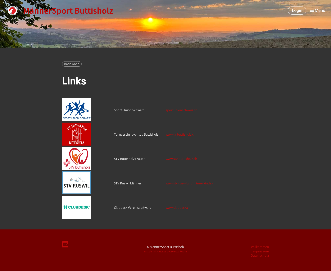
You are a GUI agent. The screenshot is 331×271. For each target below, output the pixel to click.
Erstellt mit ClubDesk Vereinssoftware (165, 251)
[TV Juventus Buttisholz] (76, 144)
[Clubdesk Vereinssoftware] (76, 217)
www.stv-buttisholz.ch (181, 159)
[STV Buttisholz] (76, 169)
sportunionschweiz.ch (181, 110)
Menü (319, 10)
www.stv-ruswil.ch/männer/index (189, 183)
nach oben (71, 64)
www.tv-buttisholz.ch (181, 134)
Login (297, 10)
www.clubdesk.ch (178, 208)
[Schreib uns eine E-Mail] (65, 245)
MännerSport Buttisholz (68, 10)
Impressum (260, 251)
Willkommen (260, 247)
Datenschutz (260, 255)
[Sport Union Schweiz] (76, 120)
